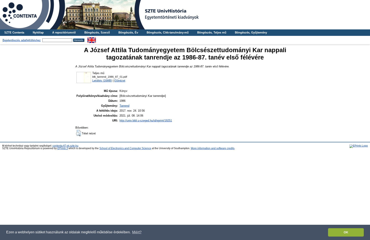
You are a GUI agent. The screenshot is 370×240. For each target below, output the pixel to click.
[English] (91, 39)
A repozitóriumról (64, 32)
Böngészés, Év (128, 32)
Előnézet (119, 80)
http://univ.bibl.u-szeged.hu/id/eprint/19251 (145, 120)
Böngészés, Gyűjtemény (251, 32)
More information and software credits (212, 148)
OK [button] (346, 232)
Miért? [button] (137, 232)
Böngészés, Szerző (97, 32)
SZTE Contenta (14, 32)
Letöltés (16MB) (102, 80)
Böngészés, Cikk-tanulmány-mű (168, 32)
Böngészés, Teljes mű (211, 32)
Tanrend (124, 105)
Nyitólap (38, 32)
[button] (78, 133)
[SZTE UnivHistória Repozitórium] (185, 14)
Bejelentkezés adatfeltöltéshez (22, 40)
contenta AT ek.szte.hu (65, 145)
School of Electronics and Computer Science (125, 148)
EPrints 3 (62, 148)
